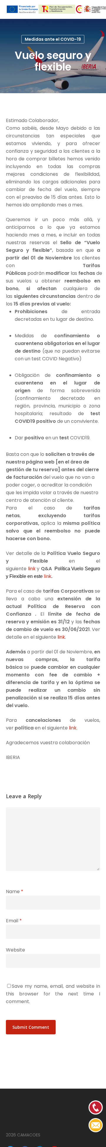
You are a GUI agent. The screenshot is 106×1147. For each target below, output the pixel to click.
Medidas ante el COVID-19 (53, 39)
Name (14, 891)
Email (14, 920)
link (32, 568)
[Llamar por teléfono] (95, 1131)
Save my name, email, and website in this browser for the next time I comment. (53, 994)
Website (15, 949)
